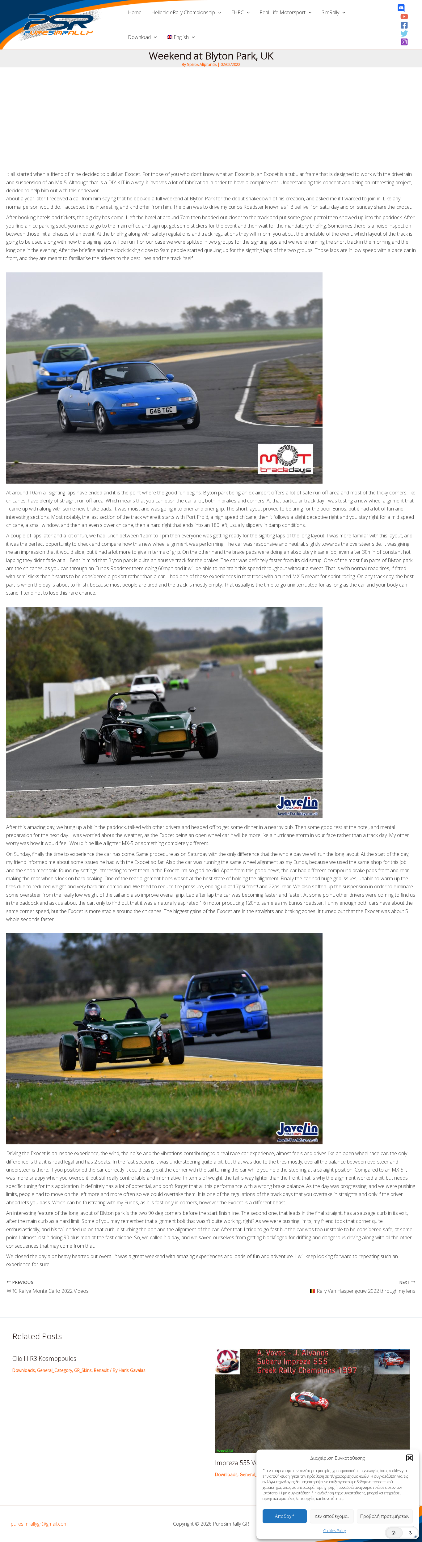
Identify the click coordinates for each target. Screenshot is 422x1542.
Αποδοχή (284, 1516)
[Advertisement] (211, 113)
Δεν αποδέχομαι (331, 1516)
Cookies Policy (334, 1530)
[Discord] (401, 8)
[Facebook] (404, 25)
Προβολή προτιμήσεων (384, 1516)
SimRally (330, 12)
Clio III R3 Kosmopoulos (44, 1358)
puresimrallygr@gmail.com (39, 1523)
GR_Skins (83, 1370)
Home (134, 12)
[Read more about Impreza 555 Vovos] (312, 1400)
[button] (410, 1458)
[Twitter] (404, 33)
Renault (101, 1370)
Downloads (23, 1370)
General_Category (54, 1370)
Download (139, 37)
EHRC (237, 12)
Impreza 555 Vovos (241, 1463)
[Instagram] (404, 42)
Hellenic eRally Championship (183, 12)
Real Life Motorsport (283, 12)
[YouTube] (404, 16)
